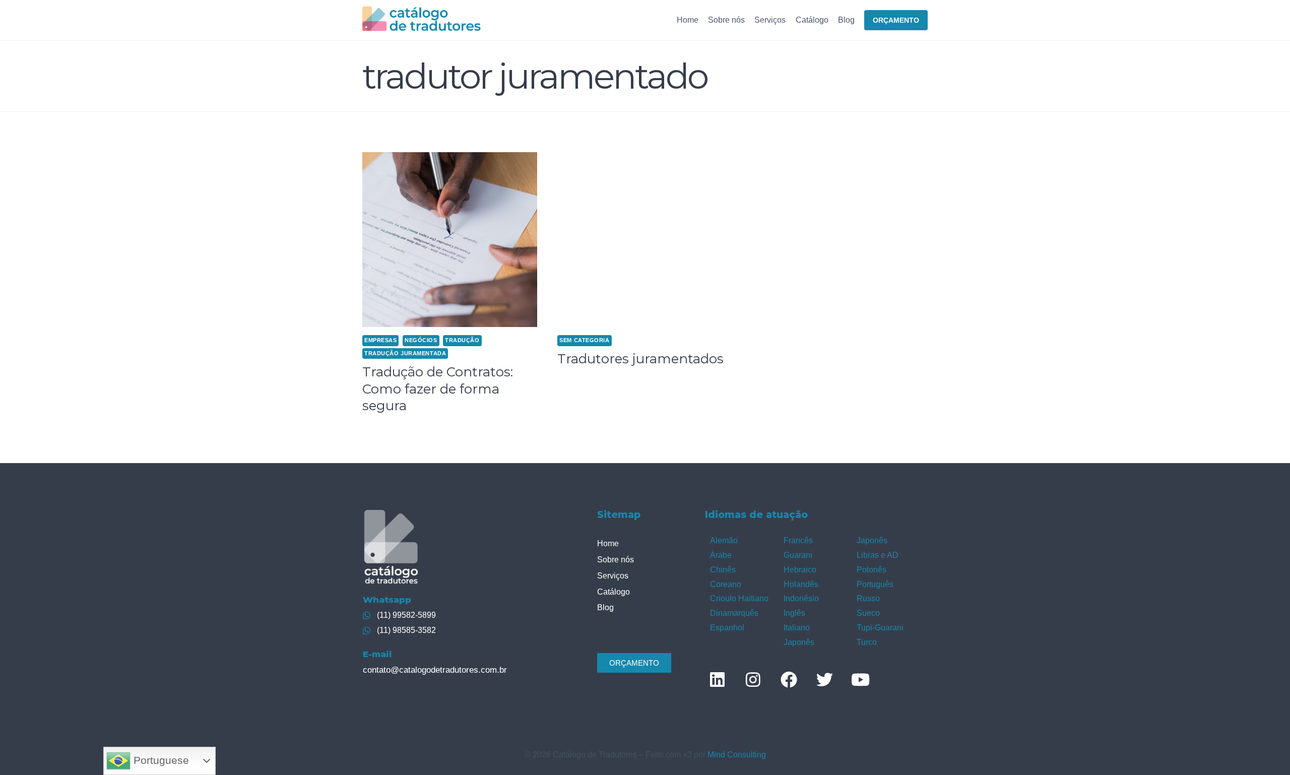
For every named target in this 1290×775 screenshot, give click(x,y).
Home (687, 20)
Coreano (725, 584)
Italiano (797, 627)
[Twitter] (824, 679)
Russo (868, 598)
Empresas (380, 340)
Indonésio (801, 598)
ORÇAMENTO (896, 20)
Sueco (868, 613)
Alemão (724, 540)
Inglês (794, 613)
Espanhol (727, 627)
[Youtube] (860, 679)
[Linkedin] (717, 679)
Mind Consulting (736, 754)
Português (875, 584)
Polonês (871, 569)
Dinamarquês (734, 613)
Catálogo (812, 20)
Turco (867, 642)
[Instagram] (752, 679)
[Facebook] (788, 679)
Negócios (421, 340)
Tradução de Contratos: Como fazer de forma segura (437, 389)
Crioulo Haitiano (739, 598)
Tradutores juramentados (640, 359)
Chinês (723, 569)
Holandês (801, 584)
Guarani (798, 555)
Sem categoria (584, 340)
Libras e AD (877, 555)
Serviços (770, 20)
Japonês (799, 642)
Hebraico (800, 569)
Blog (846, 20)
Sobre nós (726, 20)
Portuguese (160, 760)
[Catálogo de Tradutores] (421, 20)
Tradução (462, 340)
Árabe (721, 555)
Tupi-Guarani (880, 627)
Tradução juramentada (405, 353)
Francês (798, 540)
